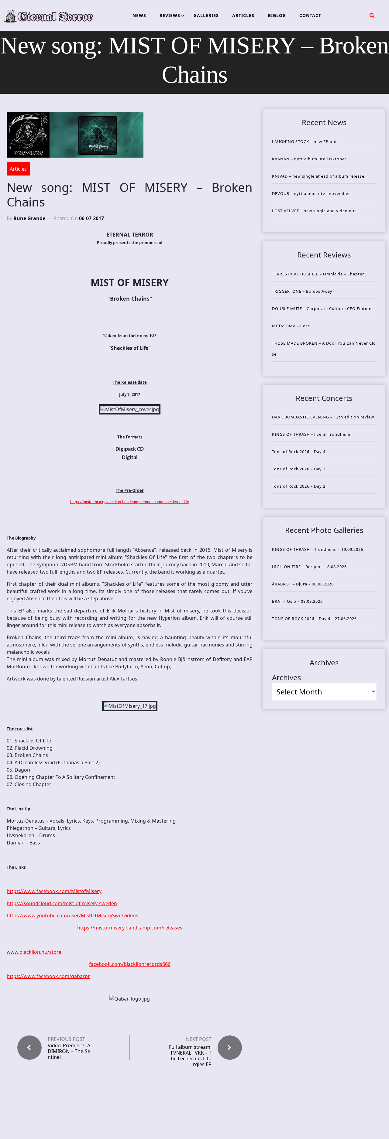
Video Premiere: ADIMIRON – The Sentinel (69, 1051)
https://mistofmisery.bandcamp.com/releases (129, 927)
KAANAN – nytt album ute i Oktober (309, 159)
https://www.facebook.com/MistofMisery (54, 891)
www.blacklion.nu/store (34, 952)
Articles (18, 168)
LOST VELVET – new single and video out (314, 210)
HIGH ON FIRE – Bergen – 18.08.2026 (309, 566)
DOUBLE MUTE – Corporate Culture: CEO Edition (322, 308)
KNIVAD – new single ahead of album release (318, 176)
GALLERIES (206, 15)
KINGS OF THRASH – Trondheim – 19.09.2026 (317, 549)
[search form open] (372, 15)
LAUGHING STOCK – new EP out (304, 141)
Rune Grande (29, 218)
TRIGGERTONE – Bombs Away (302, 291)
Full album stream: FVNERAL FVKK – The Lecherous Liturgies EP (190, 1056)
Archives (286, 677)
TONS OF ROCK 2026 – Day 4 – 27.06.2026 (314, 618)
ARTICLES (243, 15)
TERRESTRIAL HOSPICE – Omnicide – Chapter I (319, 274)
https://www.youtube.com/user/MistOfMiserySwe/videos (72, 915)
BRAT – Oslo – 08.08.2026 (297, 601)
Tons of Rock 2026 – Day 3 (298, 469)
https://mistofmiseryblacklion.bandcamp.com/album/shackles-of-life (129, 502)
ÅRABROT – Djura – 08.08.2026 (303, 584)
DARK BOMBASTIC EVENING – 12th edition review (323, 417)
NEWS (139, 15)
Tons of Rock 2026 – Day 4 (298, 451)
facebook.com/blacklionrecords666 (129, 964)
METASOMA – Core (291, 326)
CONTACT (310, 15)
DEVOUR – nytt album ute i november (311, 193)
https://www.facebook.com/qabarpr (48, 976)
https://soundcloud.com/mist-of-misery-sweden (62, 903)
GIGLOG (277, 15)
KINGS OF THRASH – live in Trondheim (311, 434)
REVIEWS (170, 15)
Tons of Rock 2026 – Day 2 (298, 486)
